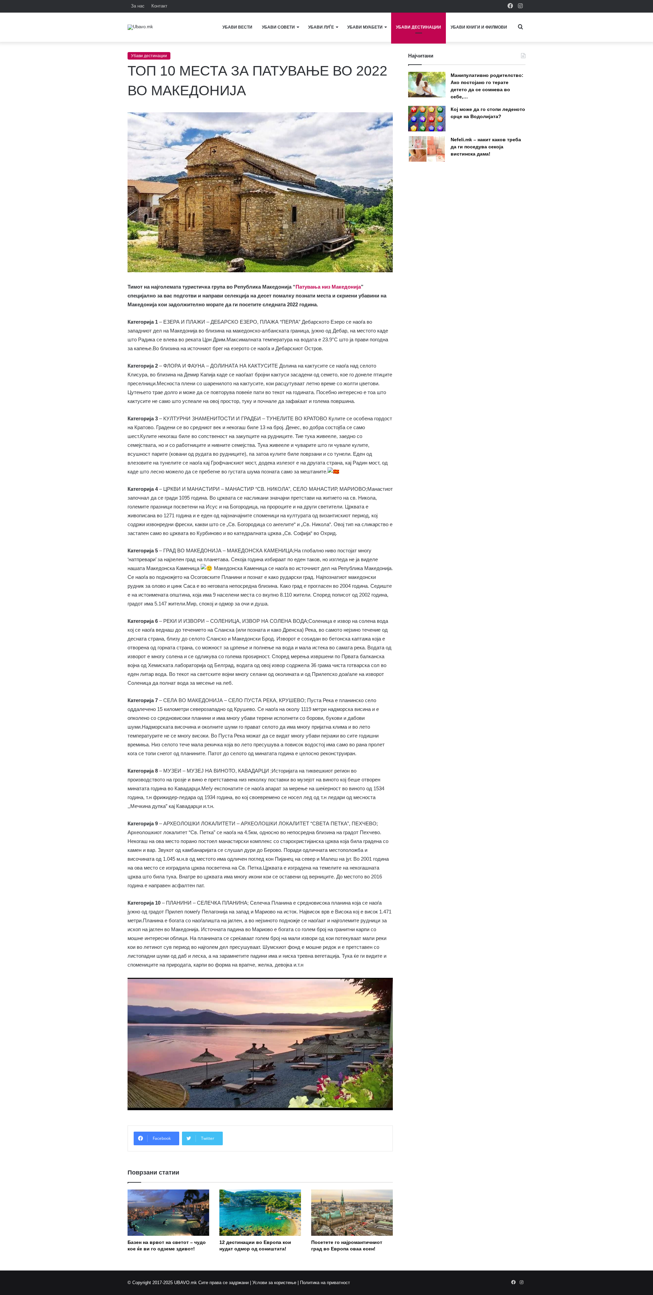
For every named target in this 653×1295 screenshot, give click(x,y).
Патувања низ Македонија (328, 287)
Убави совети (278, 27)
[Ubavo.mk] (140, 27)
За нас (138, 6)
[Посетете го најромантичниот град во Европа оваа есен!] (352, 1212)
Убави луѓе (321, 27)
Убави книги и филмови (479, 27)
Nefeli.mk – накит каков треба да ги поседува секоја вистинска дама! (486, 147)
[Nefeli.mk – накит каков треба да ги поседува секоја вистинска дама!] (427, 149)
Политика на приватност (325, 1282)
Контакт (159, 6)
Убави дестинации (418, 27)
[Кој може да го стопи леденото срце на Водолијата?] (427, 118)
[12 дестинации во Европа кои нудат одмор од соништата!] (260, 1212)
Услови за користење (274, 1282)
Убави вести (237, 27)
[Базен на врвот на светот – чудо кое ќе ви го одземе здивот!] (168, 1212)
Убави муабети (365, 27)
